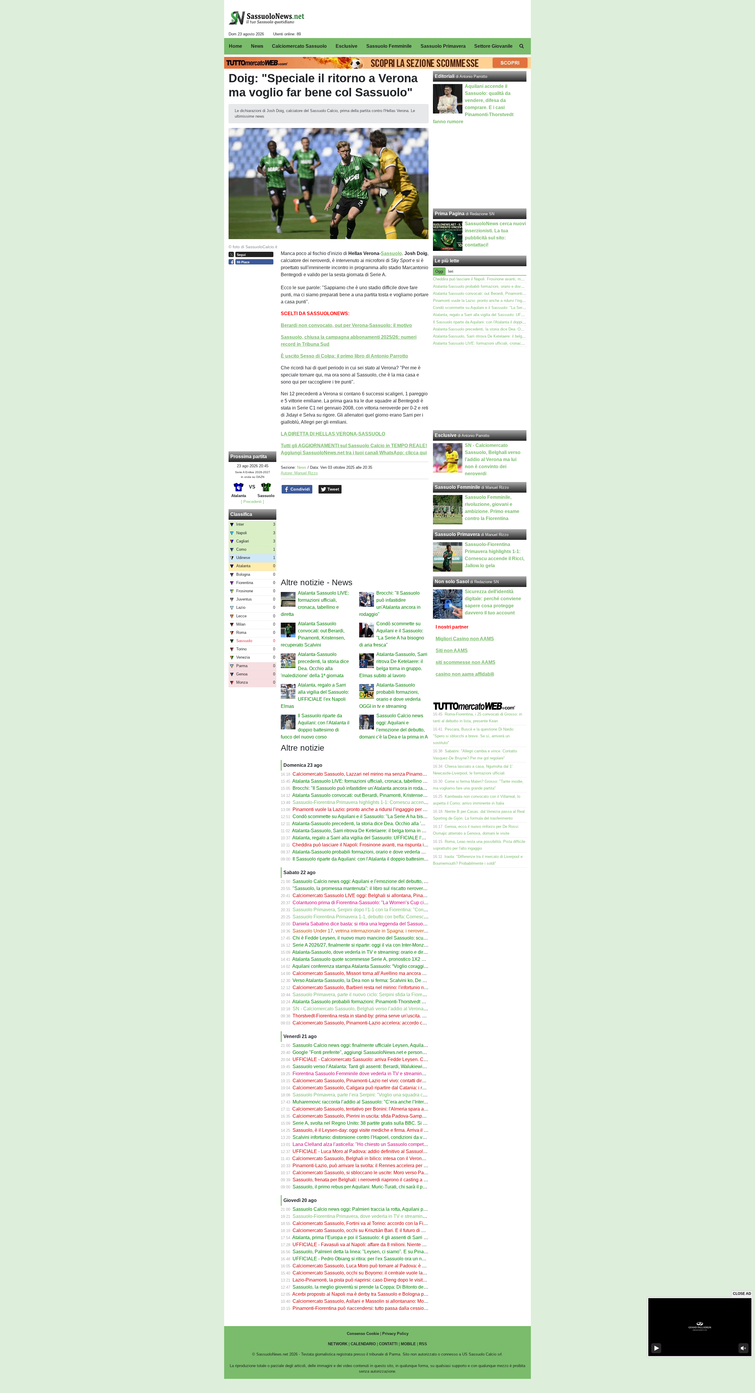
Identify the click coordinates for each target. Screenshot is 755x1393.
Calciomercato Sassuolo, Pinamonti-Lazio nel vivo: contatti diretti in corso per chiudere (383, 1080)
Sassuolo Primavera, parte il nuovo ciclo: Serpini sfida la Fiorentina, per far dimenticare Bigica (390, 994)
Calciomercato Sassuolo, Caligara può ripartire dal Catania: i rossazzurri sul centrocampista (388, 1087)
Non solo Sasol (452, 581)
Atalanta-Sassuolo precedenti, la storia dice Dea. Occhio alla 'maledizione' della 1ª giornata (387, 823)
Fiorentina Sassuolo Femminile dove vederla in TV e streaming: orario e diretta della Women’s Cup (396, 1073)
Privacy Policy (395, 1333)
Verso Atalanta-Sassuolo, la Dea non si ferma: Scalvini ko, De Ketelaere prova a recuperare (388, 980)
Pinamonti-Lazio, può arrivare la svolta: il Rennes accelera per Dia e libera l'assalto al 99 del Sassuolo (399, 1165)
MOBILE (408, 1344)
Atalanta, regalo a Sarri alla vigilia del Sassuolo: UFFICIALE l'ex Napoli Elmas (374, 837)
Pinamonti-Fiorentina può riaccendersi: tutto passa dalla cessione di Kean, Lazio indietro (385, 1308)
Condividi (299, 489)
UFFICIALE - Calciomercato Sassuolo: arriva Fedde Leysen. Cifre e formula (372, 1059)
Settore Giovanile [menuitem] (493, 46)
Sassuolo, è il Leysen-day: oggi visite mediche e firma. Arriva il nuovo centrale (374, 1130)
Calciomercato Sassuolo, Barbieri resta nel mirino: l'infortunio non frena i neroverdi (378, 987)
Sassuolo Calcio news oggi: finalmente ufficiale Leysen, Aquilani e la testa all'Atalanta (382, 1045)
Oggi (439, 271)
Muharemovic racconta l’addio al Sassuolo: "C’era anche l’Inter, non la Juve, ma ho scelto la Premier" (398, 1101)
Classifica (241, 514)
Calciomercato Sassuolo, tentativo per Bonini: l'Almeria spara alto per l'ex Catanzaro (380, 1108)
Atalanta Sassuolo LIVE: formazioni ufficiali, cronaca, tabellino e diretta (366, 781)
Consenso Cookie (363, 1333)
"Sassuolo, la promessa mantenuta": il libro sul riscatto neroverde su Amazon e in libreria (385, 888)
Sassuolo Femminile (457, 487)
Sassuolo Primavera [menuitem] (443, 46)
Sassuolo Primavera (457, 534)
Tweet (332, 489)
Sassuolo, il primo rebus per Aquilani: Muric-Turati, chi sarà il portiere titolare (372, 1186)
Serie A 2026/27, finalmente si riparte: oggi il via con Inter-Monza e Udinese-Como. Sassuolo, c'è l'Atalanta (403, 945)
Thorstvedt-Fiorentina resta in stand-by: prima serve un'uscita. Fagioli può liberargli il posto (387, 1015)
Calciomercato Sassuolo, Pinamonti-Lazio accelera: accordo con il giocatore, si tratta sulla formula (395, 1022)
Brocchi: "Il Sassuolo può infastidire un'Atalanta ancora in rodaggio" (363, 788)
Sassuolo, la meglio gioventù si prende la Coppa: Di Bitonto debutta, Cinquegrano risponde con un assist (402, 1287)
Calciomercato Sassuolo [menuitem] (299, 46)
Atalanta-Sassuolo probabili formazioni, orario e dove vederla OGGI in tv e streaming (380, 851)
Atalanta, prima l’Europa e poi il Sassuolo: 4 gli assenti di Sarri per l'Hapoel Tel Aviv (379, 1237)
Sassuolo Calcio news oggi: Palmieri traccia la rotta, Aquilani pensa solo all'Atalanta (380, 1209)
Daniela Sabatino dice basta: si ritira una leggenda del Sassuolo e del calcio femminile (383, 923)
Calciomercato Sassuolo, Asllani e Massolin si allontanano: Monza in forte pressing (379, 1301)
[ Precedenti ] (252, 501)
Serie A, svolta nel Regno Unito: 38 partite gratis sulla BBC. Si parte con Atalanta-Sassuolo (387, 1123)
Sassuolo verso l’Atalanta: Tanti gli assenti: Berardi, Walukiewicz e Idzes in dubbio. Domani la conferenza (402, 1066)
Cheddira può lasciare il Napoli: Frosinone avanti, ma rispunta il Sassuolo (369, 844)
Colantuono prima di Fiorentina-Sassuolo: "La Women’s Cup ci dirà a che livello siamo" (384, 902)
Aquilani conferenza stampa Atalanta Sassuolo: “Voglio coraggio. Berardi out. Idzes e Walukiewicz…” (397, 966)
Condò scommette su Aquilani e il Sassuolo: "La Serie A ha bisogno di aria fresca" (378, 816)
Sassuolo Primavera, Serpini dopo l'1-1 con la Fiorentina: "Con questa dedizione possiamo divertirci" (398, 909)
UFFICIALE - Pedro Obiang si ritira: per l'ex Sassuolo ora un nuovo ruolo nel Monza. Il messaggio (394, 1258)
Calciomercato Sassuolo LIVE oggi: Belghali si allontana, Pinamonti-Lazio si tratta (378, 895)
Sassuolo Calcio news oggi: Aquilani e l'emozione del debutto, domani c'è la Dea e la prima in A (393, 881)
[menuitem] (521, 46)
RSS (423, 1344)
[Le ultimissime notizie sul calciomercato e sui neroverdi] (266, 18)
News (301, 467)
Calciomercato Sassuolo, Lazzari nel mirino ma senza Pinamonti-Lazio (366, 774)
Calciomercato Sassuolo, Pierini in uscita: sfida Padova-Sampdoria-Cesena (372, 1116)
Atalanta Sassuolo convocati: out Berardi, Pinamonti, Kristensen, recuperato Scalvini (380, 795)
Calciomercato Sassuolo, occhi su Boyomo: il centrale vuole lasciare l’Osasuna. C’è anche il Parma (396, 1272)
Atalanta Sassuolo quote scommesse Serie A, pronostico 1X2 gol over (365, 959)
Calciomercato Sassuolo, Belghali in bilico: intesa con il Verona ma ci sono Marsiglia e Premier (391, 1158)
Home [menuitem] (235, 46)
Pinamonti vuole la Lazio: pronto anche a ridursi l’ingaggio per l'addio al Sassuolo (378, 809)
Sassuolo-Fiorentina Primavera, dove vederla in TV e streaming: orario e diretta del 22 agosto (390, 1216)
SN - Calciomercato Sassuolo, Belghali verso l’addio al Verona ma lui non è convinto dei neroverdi (395, 1008)
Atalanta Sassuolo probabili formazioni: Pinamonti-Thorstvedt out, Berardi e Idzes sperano (386, 1001)
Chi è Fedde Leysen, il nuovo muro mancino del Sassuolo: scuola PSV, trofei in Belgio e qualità (392, 937)
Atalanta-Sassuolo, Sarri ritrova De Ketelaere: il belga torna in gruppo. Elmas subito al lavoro (388, 830)
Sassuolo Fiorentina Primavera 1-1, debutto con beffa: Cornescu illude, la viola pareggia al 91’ (391, 916)
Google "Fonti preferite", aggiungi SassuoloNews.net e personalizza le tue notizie (377, 1052)
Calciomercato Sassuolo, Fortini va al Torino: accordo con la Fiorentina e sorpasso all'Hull (386, 1223)
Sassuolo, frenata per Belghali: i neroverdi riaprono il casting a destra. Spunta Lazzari (381, 1179)
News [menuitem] (257, 46)
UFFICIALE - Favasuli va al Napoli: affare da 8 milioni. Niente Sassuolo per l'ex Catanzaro (387, 1244)
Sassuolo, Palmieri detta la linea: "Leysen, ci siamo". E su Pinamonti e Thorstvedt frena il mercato (394, 1251)
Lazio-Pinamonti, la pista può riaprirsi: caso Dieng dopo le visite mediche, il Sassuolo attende (390, 1279)
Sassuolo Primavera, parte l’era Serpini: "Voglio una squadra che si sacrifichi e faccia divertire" (391, 1094)
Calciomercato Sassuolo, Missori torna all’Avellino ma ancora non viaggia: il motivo (379, 973)
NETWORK (337, 1344)
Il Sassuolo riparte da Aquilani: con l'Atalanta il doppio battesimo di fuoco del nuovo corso (386, 858)
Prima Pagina (450, 213)
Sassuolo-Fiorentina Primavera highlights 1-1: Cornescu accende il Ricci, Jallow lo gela (384, 802)
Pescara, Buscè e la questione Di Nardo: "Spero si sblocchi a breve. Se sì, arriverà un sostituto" (473, 736)
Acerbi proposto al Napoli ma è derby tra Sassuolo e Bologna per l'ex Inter (369, 1294)
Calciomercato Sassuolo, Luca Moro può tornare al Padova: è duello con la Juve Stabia (384, 1265)
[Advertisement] (480, 388)
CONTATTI (388, 1344)
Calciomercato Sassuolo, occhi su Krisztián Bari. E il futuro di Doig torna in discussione (383, 1230)
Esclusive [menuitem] (346, 46)
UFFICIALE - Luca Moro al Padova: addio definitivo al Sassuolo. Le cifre (368, 1151)
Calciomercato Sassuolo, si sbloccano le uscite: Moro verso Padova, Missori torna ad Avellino (390, 1172)
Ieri (450, 271)
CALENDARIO (363, 1344)
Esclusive (446, 435)
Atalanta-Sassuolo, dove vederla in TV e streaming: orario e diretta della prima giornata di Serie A (393, 952)
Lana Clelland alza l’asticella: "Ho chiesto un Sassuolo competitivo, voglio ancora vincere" (387, 1144)
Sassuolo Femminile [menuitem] (389, 46)
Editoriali (444, 76)
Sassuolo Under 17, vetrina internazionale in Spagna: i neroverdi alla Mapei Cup (377, 930)
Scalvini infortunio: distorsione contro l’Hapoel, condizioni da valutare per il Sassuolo (381, 1137)
